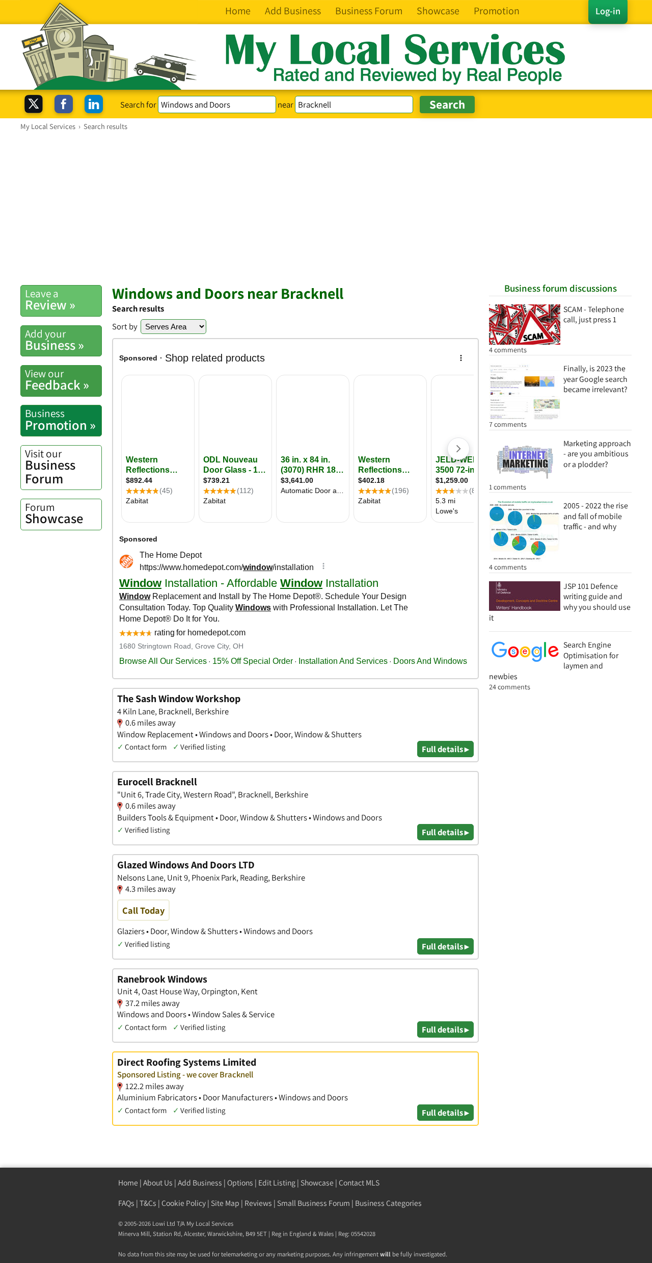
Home (128, 1183)
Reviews (258, 1203)
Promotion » (60, 419)
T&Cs (148, 1203)
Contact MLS (359, 1183)
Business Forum (50, 466)
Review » (50, 300)
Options (240, 1183)
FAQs (126, 1203)
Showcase (54, 513)
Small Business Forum (313, 1203)
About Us (158, 1183)
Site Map (225, 1203)
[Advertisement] (326, 207)
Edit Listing (276, 1183)
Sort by (125, 326)
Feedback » (57, 380)
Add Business (200, 1183)
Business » (54, 340)
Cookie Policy (183, 1203)
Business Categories (388, 1203)
